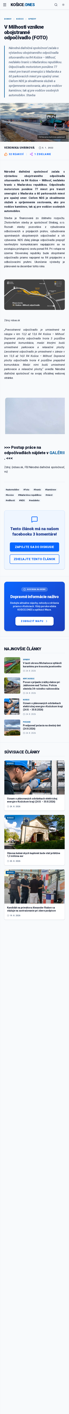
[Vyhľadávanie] (56, 5)
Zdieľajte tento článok (34, 559)
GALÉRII (57, 452)
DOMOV (8, 19)
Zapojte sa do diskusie (34, 547)
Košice (20, 19)
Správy (32, 19)
